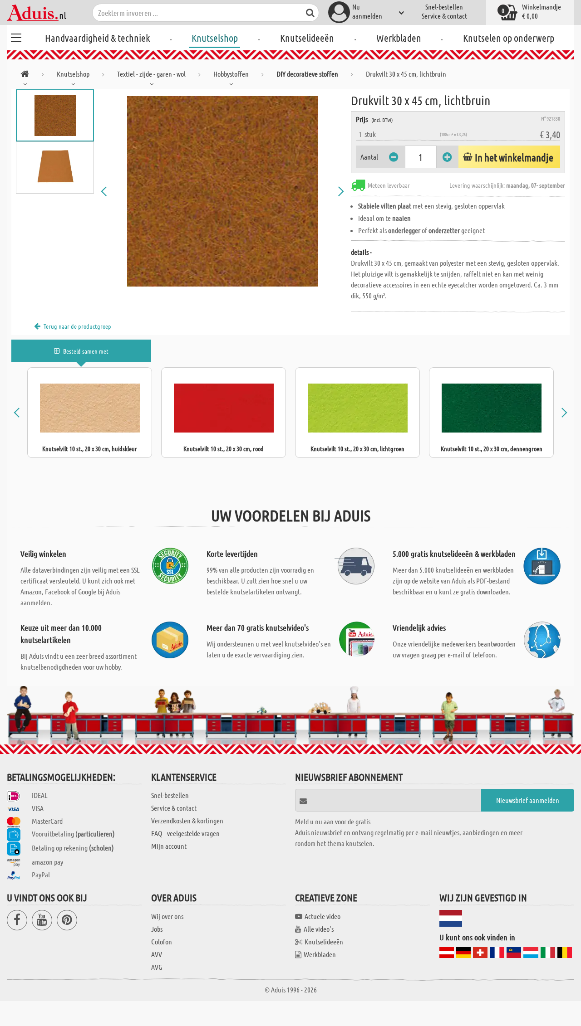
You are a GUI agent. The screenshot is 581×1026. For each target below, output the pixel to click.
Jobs (156, 928)
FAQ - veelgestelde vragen (185, 833)
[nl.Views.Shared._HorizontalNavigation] (24, 75)
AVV (156, 954)
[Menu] (16, 36)
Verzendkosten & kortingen (187, 820)
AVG (156, 967)
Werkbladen (398, 38)
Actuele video (322, 916)
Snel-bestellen (444, 6)
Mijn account (169, 845)
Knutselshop (215, 38)
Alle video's (319, 928)
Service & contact (444, 15)
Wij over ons (167, 916)
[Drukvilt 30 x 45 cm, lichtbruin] (222, 191)
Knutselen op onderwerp (508, 38)
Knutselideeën (307, 38)
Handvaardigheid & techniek (97, 38)
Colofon (161, 941)
